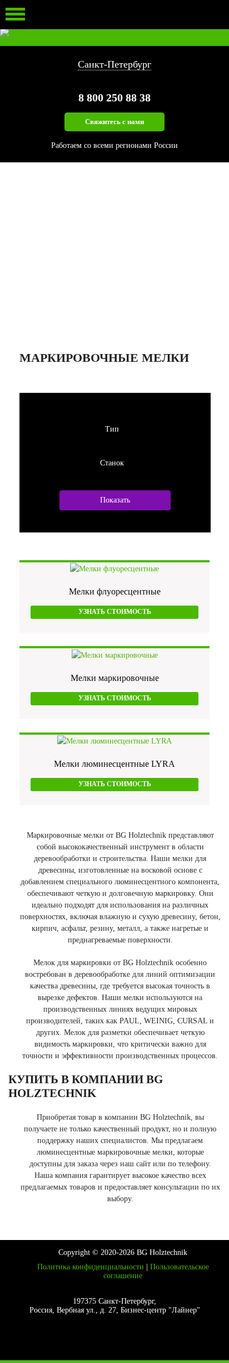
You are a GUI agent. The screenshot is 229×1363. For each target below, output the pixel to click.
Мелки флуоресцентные (115, 591)
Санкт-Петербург (114, 64)
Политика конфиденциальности (90, 1267)
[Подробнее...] (114, 568)
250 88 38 (114, 97)
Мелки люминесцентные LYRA (114, 763)
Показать (115, 500)
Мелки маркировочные (115, 678)
